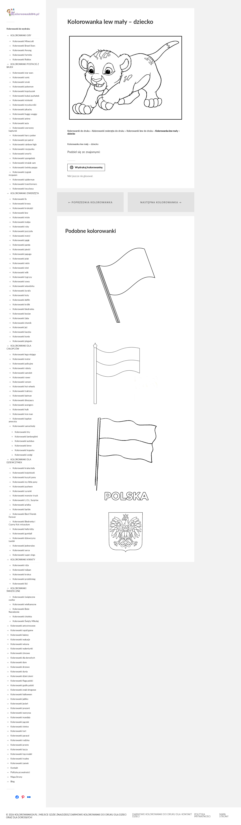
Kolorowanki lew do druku (140, 131)
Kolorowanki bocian (22, 314)
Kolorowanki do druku (78, 131)
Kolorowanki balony (19, 635)
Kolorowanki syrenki (22, 491)
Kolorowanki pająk (21, 240)
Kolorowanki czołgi (23, 455)
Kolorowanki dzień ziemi (21, 676)
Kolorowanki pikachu (22, 110)
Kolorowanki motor (21, 359)
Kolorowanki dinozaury (23, 400)
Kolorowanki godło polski (22, 685)
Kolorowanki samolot (22, 373)
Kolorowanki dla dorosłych (22, 658)
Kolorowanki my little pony (25, 482)
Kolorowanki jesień (19, 704)
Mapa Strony (16, 777)
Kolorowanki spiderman (23, 180)
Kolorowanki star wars (23, 73)
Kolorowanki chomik (22, 323)
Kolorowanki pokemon (23, 87)
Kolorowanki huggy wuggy (25, 114)
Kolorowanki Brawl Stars (24, 46)
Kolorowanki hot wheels (24, 387)
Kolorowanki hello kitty (23, 529)
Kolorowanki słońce (19, 727)
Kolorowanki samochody (24, 426)
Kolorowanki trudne (19, 759)
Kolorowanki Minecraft (23, 41)
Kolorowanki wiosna (19, 644)
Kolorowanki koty (21, 295)
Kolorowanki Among (22, 50)
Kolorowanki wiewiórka (23, 286)
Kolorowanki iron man (23, 414)
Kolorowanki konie (21, 337)
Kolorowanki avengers (23, 405)
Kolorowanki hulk (21, 410)
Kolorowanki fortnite (22, 55)
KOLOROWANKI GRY (20, 35)
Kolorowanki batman (22, 396)
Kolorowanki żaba (21, 318)
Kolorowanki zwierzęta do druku (108, 131)
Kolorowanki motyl (21, 236)
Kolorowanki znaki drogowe (23, 690)
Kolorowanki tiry (22, 432)
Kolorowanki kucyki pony (24, 477)
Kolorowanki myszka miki (24, 105)
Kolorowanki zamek (19, 763)
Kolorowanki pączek (19, 722)
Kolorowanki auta (21, 123)
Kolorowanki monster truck (25, 496)
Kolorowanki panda (21, 245)
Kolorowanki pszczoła (23, 231)
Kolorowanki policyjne (23, 364)
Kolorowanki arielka (22, 505)
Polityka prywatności (20, 772)
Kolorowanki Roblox (22, 60)
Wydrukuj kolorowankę (86, 167)
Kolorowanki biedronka (23, 309)
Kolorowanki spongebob (24, 158)
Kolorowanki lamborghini (26, 437)
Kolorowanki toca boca (23, 189)
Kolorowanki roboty (22, 368)
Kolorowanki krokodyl (23, 208)
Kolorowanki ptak (21, 259)
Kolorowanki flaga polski (21, 681)
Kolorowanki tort (18, 731)
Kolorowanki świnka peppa (25, 168)
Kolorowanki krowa (21, 204)
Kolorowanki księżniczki (24, 473)
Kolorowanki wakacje (20, 640)
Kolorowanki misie (21, 218)
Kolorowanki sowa (21, 282)
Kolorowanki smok (21, 82)
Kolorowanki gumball (22, 534)
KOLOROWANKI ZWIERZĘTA (24, 193)
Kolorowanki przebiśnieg (24, 579)
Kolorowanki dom (18, 662)
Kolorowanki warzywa (20, 713)
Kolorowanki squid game (21, 630)
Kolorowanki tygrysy (22, 277)
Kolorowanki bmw (23, 446)
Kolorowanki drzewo (20, 667)
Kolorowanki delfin (21, 300)
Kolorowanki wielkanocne (24, 604)
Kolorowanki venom (22, 382)
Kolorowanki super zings (24, 555)
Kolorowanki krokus (22, 575)
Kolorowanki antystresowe (22, 626)
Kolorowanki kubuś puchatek (26, 96)
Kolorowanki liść (20, 584)
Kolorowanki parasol (19, 736)
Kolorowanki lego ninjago (24, 355)
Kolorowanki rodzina (19, 740)
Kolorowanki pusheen (23, 487)
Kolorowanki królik (21, 305)
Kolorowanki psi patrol (23, 140)
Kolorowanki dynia (19, 672)
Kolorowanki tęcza (19, 750)
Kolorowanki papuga (22, 254)
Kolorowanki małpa (21, 222)
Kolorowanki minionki (23, 100)
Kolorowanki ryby (21, 227)
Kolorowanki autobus (24, 441)
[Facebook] (17, 797)
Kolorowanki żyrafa (21, 291)
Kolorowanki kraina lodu (24, 468)
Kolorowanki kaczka (22, 332)
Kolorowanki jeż (20, 327)
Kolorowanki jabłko (19, 699)
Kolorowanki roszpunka (23, 149)
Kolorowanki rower (21, 378)
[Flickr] (29, 797)
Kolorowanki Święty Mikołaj (26, 621)
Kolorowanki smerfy (22, 154)
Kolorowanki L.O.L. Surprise (25, 500)
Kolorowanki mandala (20, 718)
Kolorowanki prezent (20, 708)
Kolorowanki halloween (21, 695)
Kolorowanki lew (20, 213)
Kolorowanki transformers (25, 184)
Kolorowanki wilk (21, 273)
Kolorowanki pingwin (22, 341)
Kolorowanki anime (21, 119)
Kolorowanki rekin (21, 263)
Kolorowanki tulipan (22, 570)
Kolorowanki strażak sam (24, 163)
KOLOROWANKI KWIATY (22, 560)
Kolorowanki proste (19, 745)
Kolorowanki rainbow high (25, 145)
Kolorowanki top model (21, 754)
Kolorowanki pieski (21, 250)
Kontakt (14, 768)
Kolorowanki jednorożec (24, 546)
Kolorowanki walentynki (21, 649)
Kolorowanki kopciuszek (24, 91)
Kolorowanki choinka (22, 617)
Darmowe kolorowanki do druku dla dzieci (156, 815)
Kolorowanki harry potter (24, 136)
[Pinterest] (23, 797)
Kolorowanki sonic (21, 78)
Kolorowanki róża (21, 565)
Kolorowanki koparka (24, 450)
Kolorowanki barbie (21, 510)
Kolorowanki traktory (22, 391)
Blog (12, 782)
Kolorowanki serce (21, 550)
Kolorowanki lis (20, 199)
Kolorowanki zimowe (20, 653)
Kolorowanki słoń (21, 268)
